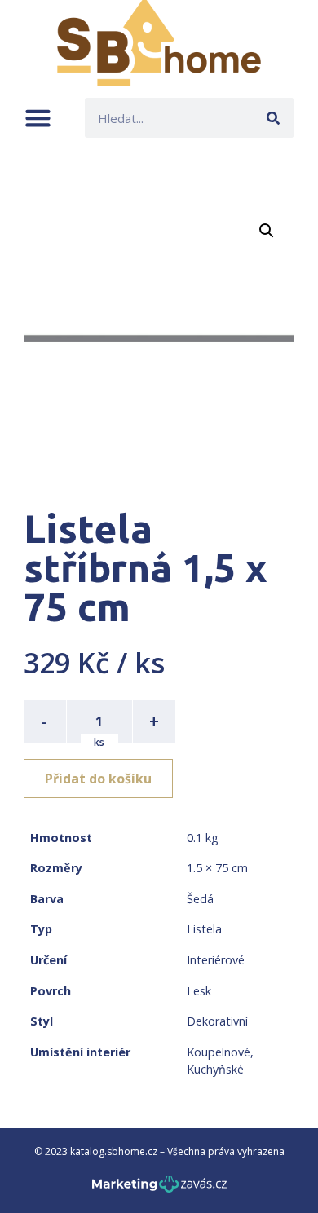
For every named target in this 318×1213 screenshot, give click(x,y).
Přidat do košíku (98, 778)
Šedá (200, 898)
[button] (37, 117)
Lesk (199, 991)
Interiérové (216, 960)
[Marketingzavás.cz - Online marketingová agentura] (159, 1189)
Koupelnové (218, 1052)
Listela (204, 929)
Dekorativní (217, 1021)
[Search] (274, 118)
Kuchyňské (215, 1069)
